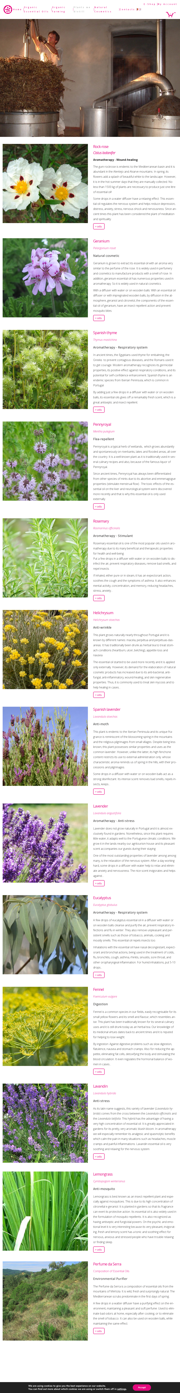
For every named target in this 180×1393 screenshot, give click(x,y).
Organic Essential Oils (36, 9)
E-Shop (150, 4)
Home (17, 9)
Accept (142, 1387)
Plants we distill (82, 9)
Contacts (127, 9)
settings (121, 1389)
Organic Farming (59, 9)
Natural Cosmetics (103, 9)
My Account (167, 4)
